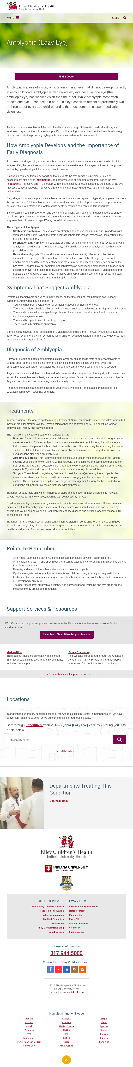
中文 (29, 1034)
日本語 (66, 1038)
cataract (14, 183)
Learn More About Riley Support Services (66, 634)
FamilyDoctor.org (79, 652)
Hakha (66, 1030)
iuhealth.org (78, 992)
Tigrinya (104, 1038)
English (29, 1018)
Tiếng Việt (104, 1042)
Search (116, 18)
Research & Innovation (51, 910)
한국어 (103, 1018)
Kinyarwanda (66, 1045)
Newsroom (58, 923)
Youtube (58, 969)
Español (29, 1022)
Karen (66, 1042)
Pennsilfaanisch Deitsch (29, 1042)
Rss (82, 969)
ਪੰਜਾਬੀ (104, 1022)
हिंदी (66, 1034)
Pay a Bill (74, 919)
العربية (29, 1026)
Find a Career (76, 932)
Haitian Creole (66, 1026)
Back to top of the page (66, 1059)
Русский (104, 1026)
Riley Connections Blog (51, 927)
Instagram (74, 969)
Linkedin (66, 969)
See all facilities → (66, 751)
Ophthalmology (58, 801)
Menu (10, 18)
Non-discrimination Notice (66, 1013)
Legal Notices (56, 932)
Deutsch (66, 1022)
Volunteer (74, 927)
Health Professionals (52, 915)
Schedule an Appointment (83, 906)
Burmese (29, 1030)
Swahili (103, 1030)
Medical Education (53, 919)
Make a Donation (78, 923)
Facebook (50, 969)
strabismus (43, 180)
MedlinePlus (14, 652)
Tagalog (104, 1034)
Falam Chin (29, 1045)
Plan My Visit (76, 915)
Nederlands (29, 1038)
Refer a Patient (77, 910)
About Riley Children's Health (47, 906)
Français (66, 1018)
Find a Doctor (66, 76)
